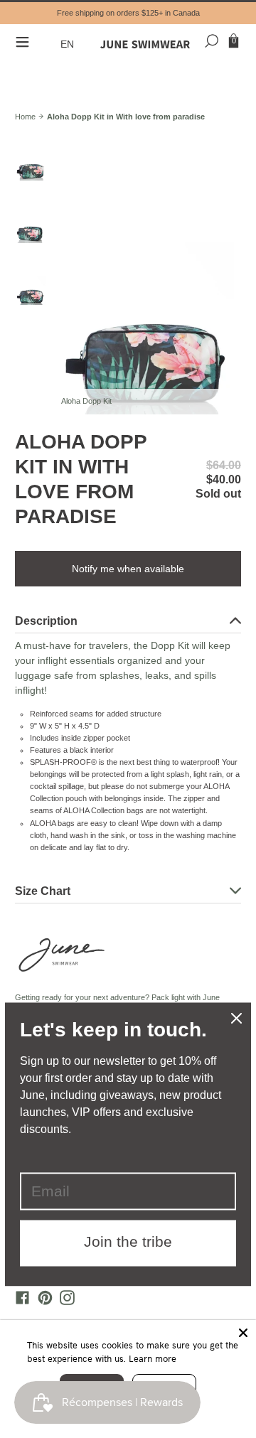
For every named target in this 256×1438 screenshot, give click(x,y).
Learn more (152, 1358)
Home (25, 116)
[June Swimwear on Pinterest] (41, 1301)
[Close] (243, 1333)
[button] (69, 44)
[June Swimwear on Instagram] (64, 1301)
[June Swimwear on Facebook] (19, 1301)
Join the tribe (128, 1242)
